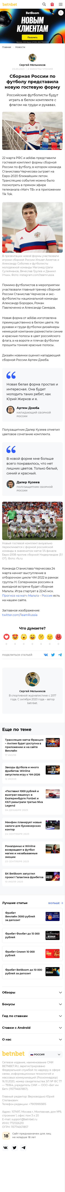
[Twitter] (53, 655)
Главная (6, 47)
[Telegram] (60, 655)
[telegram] (23, 1147)
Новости (20, 47)
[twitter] (14, 1147)
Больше (54, 903)
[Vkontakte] (46, 655)
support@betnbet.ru (24, 1119)
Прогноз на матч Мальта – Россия (27, 595)
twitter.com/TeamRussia (19, 615)
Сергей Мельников (32, 65)
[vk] (5, 1147)
